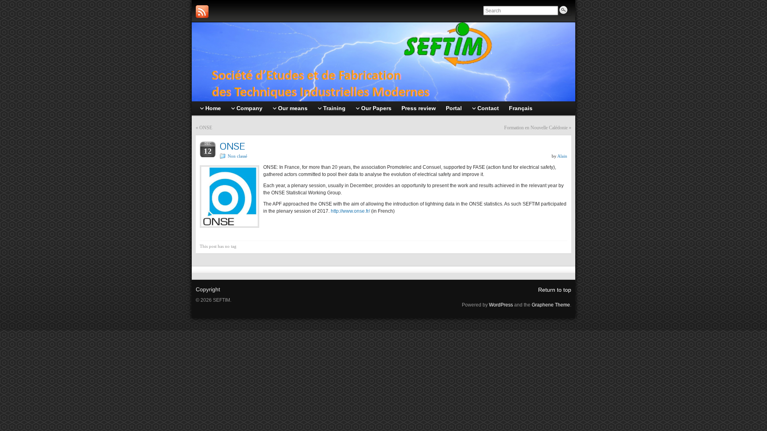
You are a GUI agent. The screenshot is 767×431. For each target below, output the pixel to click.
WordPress (501, 305)
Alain (562, 156)
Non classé (237, 156)
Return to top (554, 290)
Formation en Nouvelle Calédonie (536, 127)
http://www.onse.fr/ (350, 211)
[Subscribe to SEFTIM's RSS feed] (202, 11)
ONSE (205, 127)
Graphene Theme (551, 305)
